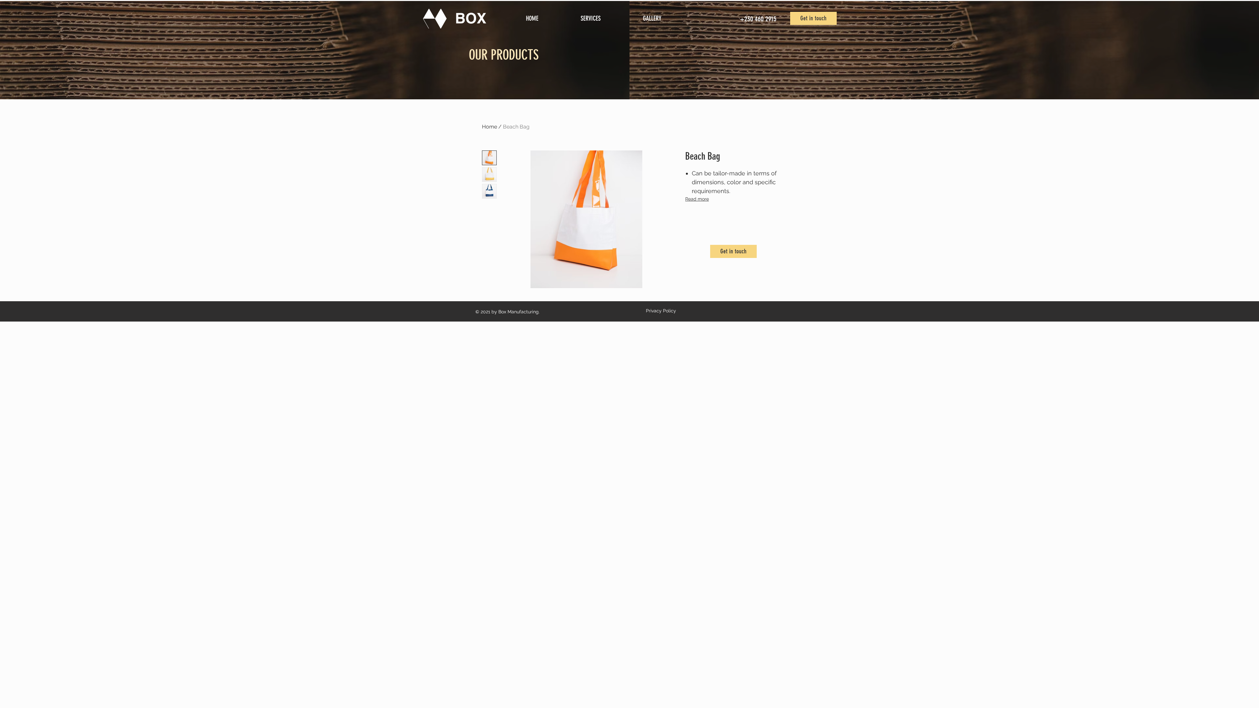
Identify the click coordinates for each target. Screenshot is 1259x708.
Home (489, 127)
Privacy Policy (661, 310)
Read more (697, 199)
